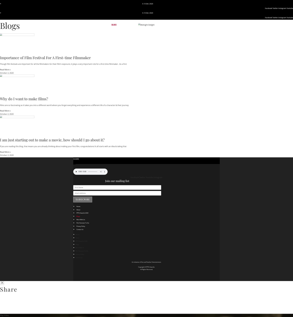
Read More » (5, 69)
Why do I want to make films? (24, 98)
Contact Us (79, 229)
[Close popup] (2, 283)
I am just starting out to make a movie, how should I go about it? (52, 139)
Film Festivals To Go (82, 223)
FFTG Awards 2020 (82, 213)
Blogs (78, 216)
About (78, 210)
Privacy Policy (80, 226)
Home (78, 206)
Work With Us (80, 220)
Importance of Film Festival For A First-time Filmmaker (45, 57)
